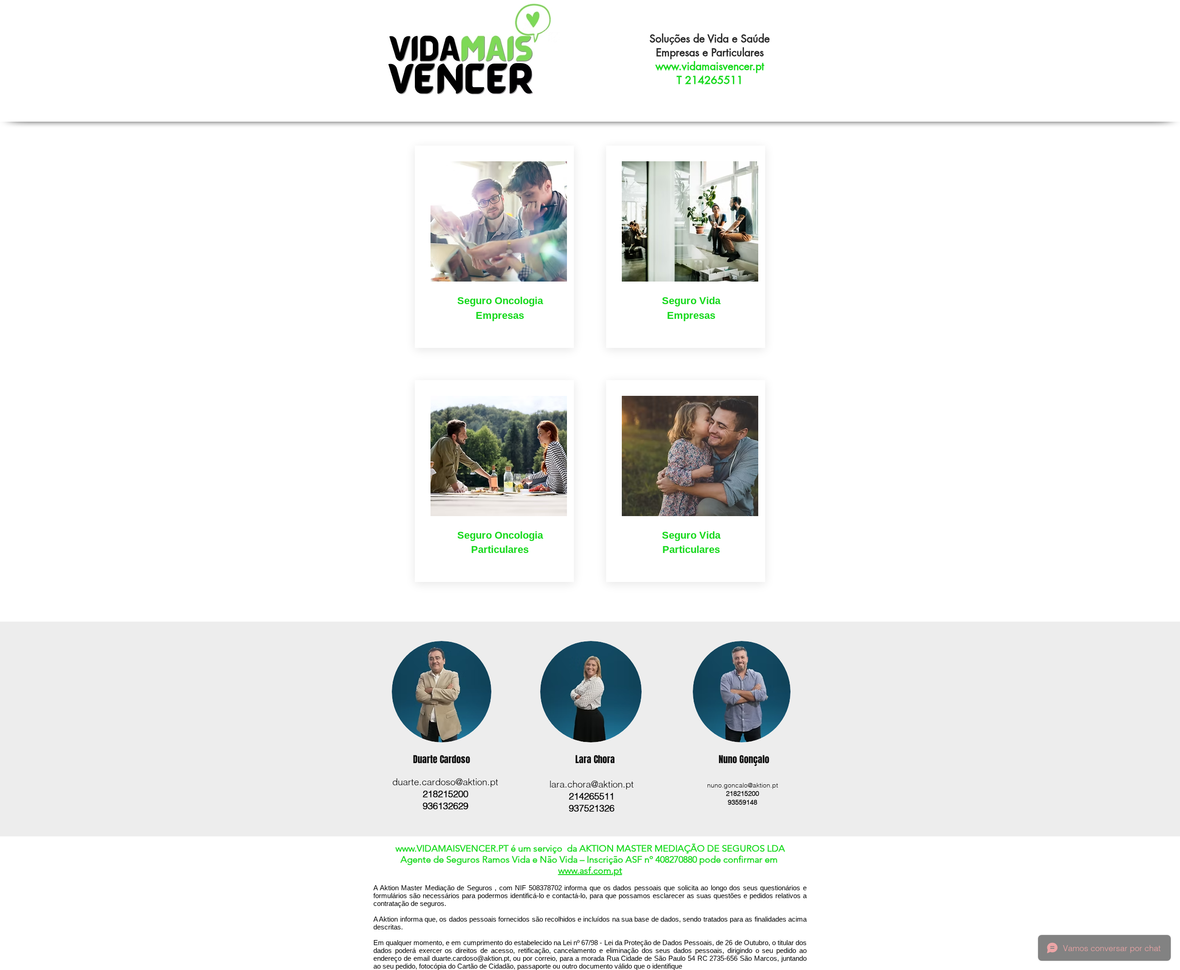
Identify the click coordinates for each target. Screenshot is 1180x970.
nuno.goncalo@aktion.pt (742, 785)
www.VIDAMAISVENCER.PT (451, 848)
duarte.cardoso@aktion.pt (445, 782)
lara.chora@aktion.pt (591, 784)
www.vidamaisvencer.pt (709, 66)
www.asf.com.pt (590, 870)
